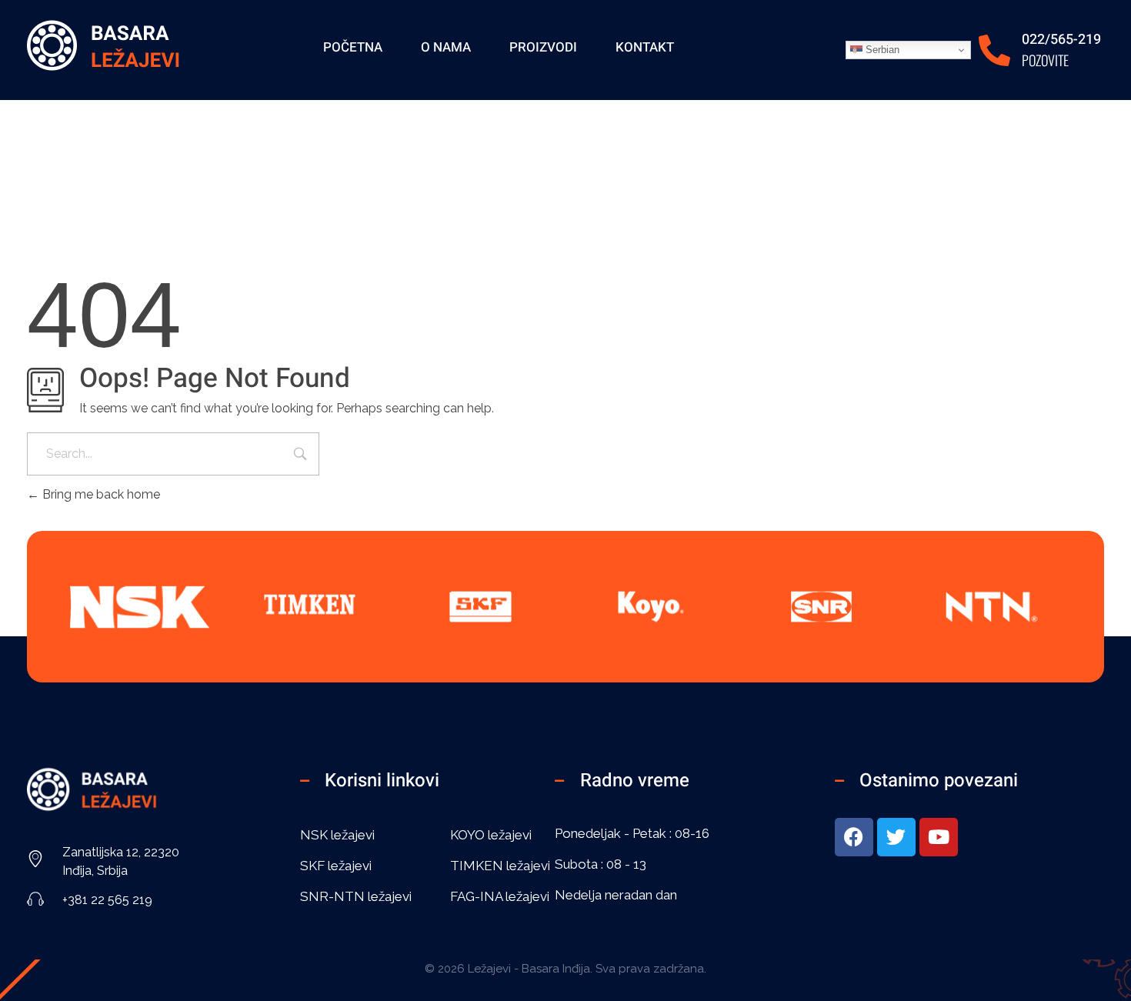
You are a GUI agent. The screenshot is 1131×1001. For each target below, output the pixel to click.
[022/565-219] (994, 50)
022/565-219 (1061, 39)
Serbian (880, 49)
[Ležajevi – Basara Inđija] (104, 47)
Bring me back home (99, 494)
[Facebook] (854, 837)
